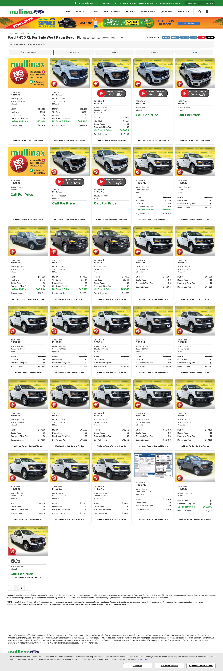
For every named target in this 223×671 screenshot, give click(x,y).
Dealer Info (183, 12)
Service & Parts (148, 12)
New (68, 12)
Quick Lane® (167, 12)
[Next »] (27, 587)
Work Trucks (82, 12)
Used (95, 12)
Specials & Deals (112, 12)
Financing (130, 12)
